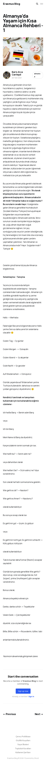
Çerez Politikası (23, 736)
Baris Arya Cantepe (17, 73)
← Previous (9, 714)
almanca (37, 75)
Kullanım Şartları (23, 752)
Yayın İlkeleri (23, 744)
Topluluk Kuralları (23, 748)
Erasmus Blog (11, 3)
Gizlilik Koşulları (23, 740)
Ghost (36, 758)
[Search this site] (37, 4)
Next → (39, 714)
